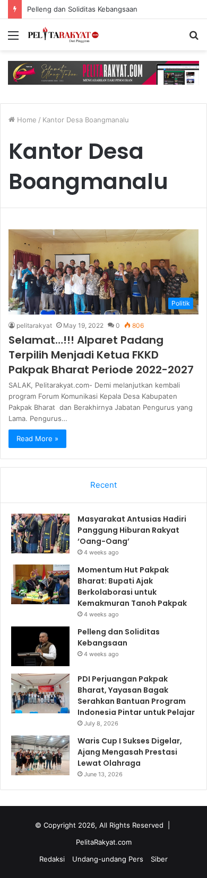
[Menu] (13, 39)
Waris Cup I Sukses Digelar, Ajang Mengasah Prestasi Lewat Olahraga (129, 752)
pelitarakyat (34, 325)
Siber (159, 859)
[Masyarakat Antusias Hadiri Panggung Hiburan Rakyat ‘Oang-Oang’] (40, 533)
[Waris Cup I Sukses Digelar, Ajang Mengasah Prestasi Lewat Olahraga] (40, 755)
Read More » (37, 438)
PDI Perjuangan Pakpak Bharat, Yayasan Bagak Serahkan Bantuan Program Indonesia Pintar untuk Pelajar (136, 696)
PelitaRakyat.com (104, 842)
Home (26, 119)
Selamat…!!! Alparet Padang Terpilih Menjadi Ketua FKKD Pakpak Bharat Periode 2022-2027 (101, 355)
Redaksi (52, 859)
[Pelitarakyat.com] (69, 34)
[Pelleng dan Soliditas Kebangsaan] (40, 646)
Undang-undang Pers (107, 859)
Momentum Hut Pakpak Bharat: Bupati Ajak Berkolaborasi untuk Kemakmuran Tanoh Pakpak (132, 586)
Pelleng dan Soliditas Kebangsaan (82, 9)
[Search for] (193, 39)
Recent (103, 485)
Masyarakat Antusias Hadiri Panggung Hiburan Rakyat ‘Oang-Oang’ (131, 530)
